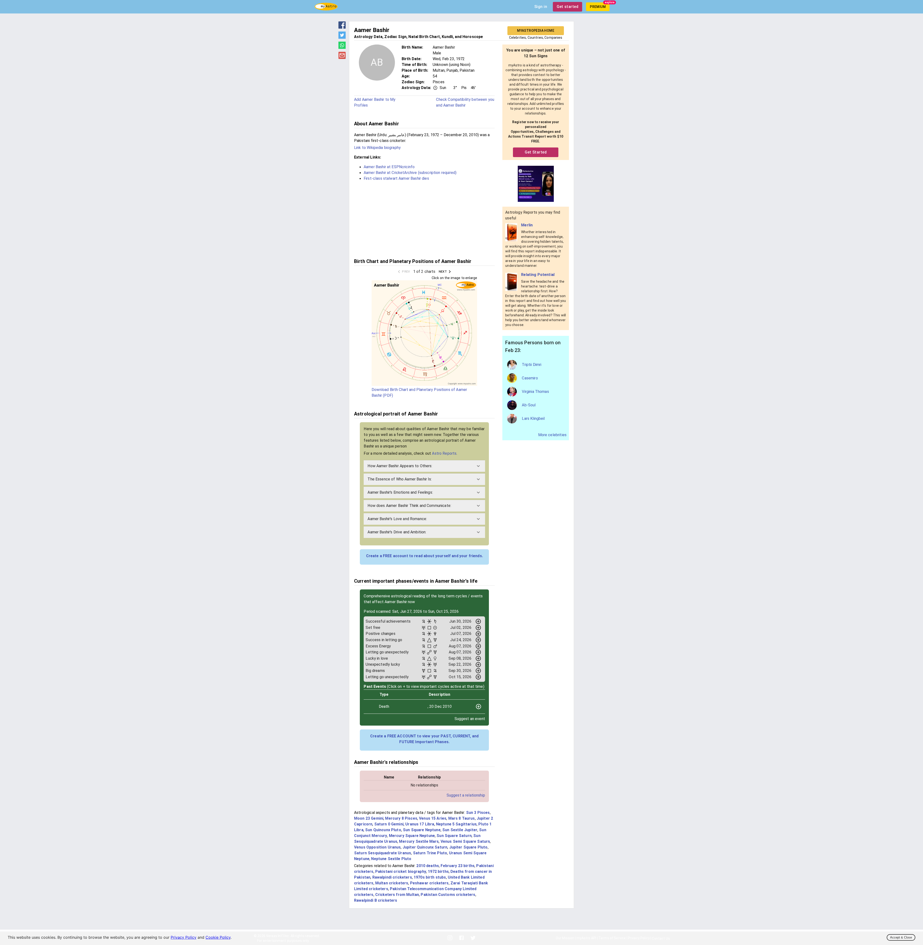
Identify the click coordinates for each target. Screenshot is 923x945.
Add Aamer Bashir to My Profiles (374, 102)
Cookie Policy (218, 937)
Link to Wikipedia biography (377, 147)
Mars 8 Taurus (461, 818)
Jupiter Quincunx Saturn (425, 847)
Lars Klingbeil (533, 418)
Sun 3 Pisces (478, 812)
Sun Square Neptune (422, 830)
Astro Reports (444, 453)
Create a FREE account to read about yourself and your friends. (424, 556)
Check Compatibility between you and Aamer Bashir (465, 102)
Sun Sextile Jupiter (459, 830)
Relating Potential (538, 274)
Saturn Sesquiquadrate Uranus (382, 853)
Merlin (527, 225)
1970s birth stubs (430, 877)
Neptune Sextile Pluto (391, 858)
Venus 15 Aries (432, 818)
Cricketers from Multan (397, 894)
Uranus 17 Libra (419, 824)
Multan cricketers (391, 883)
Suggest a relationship (466, 795)
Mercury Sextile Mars (419, 841)
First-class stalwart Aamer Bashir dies (396, 178)
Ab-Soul (529, 405)
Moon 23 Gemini (368, 818)
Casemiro (530, 378)
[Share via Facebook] (342, 27)
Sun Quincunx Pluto (383, 830)
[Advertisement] (424, 219)
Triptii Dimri (531, 364)
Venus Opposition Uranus (377, 847)
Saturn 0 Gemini (389, 824)
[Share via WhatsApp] (342, 47)
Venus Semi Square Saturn (465, 841)
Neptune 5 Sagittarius (456, 824)
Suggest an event (470, 718)
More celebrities (552, 435)
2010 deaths (427, 865)
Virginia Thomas (535, 391)
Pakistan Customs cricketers (448, 894)
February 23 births (457, 865)
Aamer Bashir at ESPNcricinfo (389, 167)
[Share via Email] (342, 57)
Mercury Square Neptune (412, 835)
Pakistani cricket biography (400, 871)
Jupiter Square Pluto (468, 847)
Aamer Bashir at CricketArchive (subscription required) (410, 172)
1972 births (438, 871)
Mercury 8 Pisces (401, 818)
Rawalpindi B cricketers (375, 900)
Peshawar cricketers (429, 883)
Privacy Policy (183, 937)
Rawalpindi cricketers (392, 877)
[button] (424, 466)
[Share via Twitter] (342, 37)
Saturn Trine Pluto (430, 853)
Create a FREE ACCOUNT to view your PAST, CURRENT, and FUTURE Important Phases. (424, 739)
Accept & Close (901, 937)
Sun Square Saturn (454, 835)
